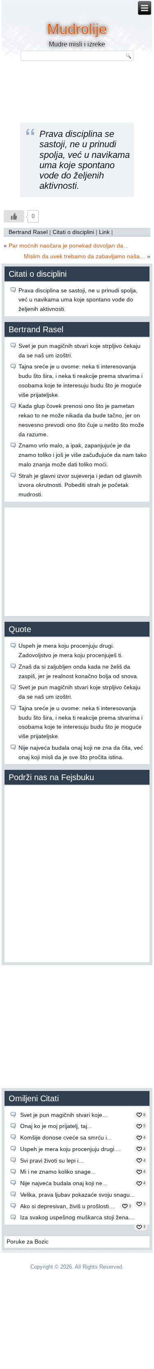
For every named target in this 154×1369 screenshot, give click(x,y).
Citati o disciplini (73, 232)
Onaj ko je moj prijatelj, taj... (56, 1126)
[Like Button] (14, 216)
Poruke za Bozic (27, 1241)
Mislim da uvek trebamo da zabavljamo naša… (84, 256)
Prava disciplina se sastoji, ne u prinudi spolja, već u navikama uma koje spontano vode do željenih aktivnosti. (78, 300)
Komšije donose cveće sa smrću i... (66, 1137)
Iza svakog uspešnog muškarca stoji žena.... (77, 1217)
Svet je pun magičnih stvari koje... (63, 1115)
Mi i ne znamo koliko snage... (58, 1171)
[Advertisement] (77, 561)
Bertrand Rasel (28, 232)
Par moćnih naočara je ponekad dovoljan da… (69, 245)
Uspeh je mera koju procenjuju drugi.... (70, 1149)
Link (104, 232)
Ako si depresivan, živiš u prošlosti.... (67, 1206)
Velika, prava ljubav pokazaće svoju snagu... (77, 1194)
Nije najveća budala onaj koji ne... (63, 1183)
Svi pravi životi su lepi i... (51, 1160)
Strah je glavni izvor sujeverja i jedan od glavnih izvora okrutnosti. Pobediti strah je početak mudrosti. (80, 485)
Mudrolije (77, 29)
